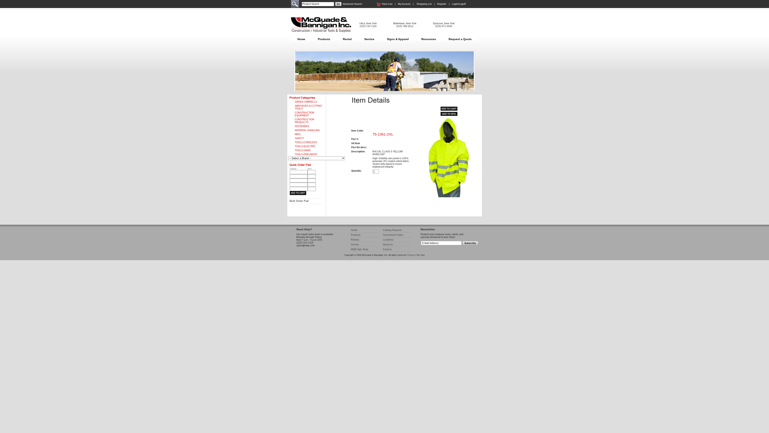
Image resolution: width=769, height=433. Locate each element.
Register (441, 4)
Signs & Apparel (398, 39)
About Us (388, 244)
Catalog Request (392, 230)
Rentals (355, 239)
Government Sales (393, 235)
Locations (388, 239)
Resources (428, 39)
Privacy (411, 255)
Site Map (420, 255)
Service (369, 39)
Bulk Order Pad (299, 200)
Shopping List (424, 4)
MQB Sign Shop (359, 249)
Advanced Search (352, 4)
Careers (387, 249)
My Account (404, 4)
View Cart (387, 4)
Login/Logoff (459, 4)
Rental (347, 39)
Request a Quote (460, 39)
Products (324, 39)
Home (301, 39)
